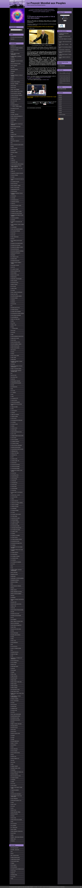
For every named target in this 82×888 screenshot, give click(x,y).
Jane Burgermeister (14, 386)
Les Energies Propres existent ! (16, 514)
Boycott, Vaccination (14, 148)
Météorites (12, 595)
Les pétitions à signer (14, 531)
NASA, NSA (13, 607)
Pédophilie (12, 672)
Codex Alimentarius (14, 191)
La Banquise (13, 412)
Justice (12, 394)
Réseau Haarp (13, 729)
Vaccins (12, 808)
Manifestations (13, 576)
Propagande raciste (14, 708)
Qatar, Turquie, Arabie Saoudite (16, 714)
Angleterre (12, 77)
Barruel (12, 853)
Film (11, 305)
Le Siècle (12, 498)
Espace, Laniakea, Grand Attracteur (16, 292)
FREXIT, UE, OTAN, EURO (15, 319)
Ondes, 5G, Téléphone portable (16, 648)
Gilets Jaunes (13, 330)
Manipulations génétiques (15, 580)
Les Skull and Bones (14, 554)
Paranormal (13, 668)
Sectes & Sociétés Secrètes (15, 752)
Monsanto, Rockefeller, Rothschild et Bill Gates (17, 600)
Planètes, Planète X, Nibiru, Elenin (16, 681)
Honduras (12, 353)
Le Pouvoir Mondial (14, 478)
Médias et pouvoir (14, 589)
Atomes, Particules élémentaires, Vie (16, 116)
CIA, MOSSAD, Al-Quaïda (15, 181)
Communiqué (13, 197)
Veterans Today (13, 817)
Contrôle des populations (15, 217)
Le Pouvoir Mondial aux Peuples (46, 3)
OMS (12, 644)
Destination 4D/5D (14, 258)
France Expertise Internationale (16, 315)
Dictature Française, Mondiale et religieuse (16, 263)
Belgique (12, 132)
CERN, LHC (13, 171)
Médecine (12, 587)
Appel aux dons (13, 87)
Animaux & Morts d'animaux (15, 81)
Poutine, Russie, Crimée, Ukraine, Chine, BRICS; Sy (17, 694)
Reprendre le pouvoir (14, 727)
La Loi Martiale (13, 422)
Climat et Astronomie (14, 183)
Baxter (12, 130)
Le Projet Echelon (14, 486)
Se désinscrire (65, 18)
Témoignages (13, 779)
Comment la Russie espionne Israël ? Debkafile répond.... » (44, 11)
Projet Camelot (13, 870)
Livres (12, 567)
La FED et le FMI (13, 418)
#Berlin (28, 76)
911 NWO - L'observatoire (15, 849)
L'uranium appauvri (14, 410)
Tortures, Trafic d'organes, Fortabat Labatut (16, 787)
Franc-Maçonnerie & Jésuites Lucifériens (17, 313)
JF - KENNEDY (13, 392)
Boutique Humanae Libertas (15, 857)
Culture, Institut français (14, 236)
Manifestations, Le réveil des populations (17, 578)
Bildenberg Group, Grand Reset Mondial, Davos (17, 136)
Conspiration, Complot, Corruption (16, 211)
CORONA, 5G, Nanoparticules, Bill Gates (16, 222)
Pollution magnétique (14, 685)
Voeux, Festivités (13, 829)
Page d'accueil (41, 10)
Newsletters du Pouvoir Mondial (16, 615)
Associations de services (15, 108)
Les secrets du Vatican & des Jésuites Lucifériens (17, 550)
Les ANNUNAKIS (13, 508)
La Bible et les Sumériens (15, 414)
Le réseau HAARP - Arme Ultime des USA (16, 492)
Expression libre (13, 303)
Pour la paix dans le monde (15, 689)
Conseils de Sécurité (14, 207)
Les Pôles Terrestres (14, 537)
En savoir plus (62, 886)
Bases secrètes (13, 128)
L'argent (12, 396)
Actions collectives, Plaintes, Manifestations (15, 54)
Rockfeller (12, 739)
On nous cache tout (14, 646)
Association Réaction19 (14, 104)
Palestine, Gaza (13, 664)
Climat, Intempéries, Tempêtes (15, 185)
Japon (12, 388)
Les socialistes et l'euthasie (15, 556)
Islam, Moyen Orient (14, 377)
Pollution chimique (14, 683)
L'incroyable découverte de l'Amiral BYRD (16, 404)
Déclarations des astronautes (15, 245)
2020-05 (60, 108)
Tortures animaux (14, 785)
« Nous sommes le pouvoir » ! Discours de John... (65, 55)
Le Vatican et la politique (14, 504)
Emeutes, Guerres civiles (15, 274)
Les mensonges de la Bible (15, 525)
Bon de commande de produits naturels (17, 144)
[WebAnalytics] (60, 123)
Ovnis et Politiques (14, 662)
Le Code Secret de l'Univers (15, 464)
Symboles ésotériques (14, 773)
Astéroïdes (12, 112)
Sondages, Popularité (14, 766)
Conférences (13, 203)
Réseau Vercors (13, 731)
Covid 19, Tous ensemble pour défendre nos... (65, 47)
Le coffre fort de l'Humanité (15, 466)
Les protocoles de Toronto (15, 541)
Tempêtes (12, 781)
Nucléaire (12, 636)
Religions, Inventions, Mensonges (16, 723)
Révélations (13, 735)
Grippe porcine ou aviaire (15, 338)
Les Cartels (13, 512)
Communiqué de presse (15, 199)
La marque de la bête (14, 424)
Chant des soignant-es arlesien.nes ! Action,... (65, 57)
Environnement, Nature (14, 282)
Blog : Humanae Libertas (15, 855)
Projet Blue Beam (13, 706)
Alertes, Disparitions (14, 65)
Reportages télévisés (14, 725)
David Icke (12, 238)
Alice (12, 851)
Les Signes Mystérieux (14, 552)
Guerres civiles (13, 340)
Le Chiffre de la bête (14, 458)
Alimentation (13, 71)
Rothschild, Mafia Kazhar (15, 741)
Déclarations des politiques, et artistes (17, 247)
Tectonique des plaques (14, 777)
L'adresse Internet (62, 65)
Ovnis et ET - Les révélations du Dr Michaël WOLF (16, 658)
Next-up (12, 617)
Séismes (12, 754)
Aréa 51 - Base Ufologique (15, 89)
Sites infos (12, 760)
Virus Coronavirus (14, 823)
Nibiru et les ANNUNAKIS (15, 623)
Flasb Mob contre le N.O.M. (15, 307)
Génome (12, 326)
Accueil (12, 51)
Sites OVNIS (13, 762)
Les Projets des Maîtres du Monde (16, 539)
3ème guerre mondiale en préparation (17, 47)
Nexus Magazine (13, 619)
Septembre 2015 (13, 756)
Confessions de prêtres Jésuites (16, 205)
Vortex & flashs (13, 833)
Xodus (12, 878)
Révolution (12, 737)
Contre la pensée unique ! (15, 861)
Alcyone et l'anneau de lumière (15, 63)
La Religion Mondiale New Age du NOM (17, 435)
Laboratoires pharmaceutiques (16, 447)
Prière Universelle (14, 704)
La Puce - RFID (13, 433)
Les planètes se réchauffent (15, 535)
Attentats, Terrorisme (14, 118)
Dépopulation (13, 254)
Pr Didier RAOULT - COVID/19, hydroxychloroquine (16, 696)
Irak (11, 373)
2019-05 (60, 112)
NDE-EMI (12, 611)
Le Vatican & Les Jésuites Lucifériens (17, 502)
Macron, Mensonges (14, 572)
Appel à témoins (13, 85)
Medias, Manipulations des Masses (16, 591)
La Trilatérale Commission (15, 441)
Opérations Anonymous (14, 652)
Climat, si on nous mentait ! (15, 187)
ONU (12, 650)
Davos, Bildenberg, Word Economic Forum (16, 241)
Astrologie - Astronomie (14, 114)
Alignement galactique (14, 69)
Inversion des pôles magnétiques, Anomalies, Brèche (16, 371)
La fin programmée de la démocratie (16, 420)
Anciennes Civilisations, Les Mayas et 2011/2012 (17, 75)
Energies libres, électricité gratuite (16, 278)
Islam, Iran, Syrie (13, 375)
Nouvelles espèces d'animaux (15, 634)
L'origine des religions (14, 406)
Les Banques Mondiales (15, 510)
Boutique (12, 146)
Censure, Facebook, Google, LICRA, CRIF (17, 169)
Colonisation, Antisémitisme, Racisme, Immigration (17, 193)
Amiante (12, 73)
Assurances (13, 110)
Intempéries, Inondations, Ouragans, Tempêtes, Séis (16, 362)
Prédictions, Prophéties (14, 698)
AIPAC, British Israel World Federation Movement (17, 61)
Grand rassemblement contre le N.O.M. (17, 336)
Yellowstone (13, 840)
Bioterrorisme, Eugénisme (15, 140)
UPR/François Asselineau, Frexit (16, 800)
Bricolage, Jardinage (14, 152)
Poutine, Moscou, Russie (15, 691)
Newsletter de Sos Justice (15, 613)
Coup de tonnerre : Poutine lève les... (65, 49)
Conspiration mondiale (14, 209)
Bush (12, 154)
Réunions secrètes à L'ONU (15, 733)
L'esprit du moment (14, 400)
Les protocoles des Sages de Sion (16, 543)
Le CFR (12, 456)
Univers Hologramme (14, 798)
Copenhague (13, 219)
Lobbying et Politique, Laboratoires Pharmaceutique (16, 570)
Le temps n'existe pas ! (14, 500)
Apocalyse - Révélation (14, 83)
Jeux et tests (13, 390)
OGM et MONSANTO (14, 642)
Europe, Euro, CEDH (14, 294)
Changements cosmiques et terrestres (17, 173)
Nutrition (12, 638)
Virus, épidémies (13, 825)
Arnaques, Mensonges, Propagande (16, 95)
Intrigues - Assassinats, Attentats (16, 368)
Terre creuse (13, 783)
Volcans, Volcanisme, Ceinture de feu (17, 831)
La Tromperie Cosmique (15, 443)
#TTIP (28, 77)
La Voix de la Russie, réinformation (16, 445)
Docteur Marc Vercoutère (15, 265)
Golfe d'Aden (13, 332)
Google (12, 334)
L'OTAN (12, 408)
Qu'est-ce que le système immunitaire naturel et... (65, 52)
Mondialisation (13, 597)
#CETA (34, 77)
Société (12, 764)
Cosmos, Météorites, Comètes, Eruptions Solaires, (17, 225)
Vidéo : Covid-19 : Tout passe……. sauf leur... (65, 45)
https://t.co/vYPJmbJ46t (45, 77)
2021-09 (60, 97)
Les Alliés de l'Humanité (14, 506)
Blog (11, 142)
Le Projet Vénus (13, 490)
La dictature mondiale (14, 416)
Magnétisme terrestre (14, 574)
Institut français (13, 359)
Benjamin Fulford (13, 134)
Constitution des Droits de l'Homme (16, 213)
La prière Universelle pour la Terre (16, 431)
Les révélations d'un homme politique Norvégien (16, 547)
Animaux (12, 79)
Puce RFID (13, 712)
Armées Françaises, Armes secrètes (17, 91)
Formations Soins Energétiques (16, 311)
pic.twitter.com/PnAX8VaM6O (33, 78)
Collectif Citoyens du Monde (15, 859)
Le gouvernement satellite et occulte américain (16, 471)
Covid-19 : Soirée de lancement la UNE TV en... (65, 42)
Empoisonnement (13, 276)
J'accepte (12, 384)
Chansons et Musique (14, 175)
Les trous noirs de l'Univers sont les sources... (64, 36)
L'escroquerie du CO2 (14, 398)
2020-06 (60, 106)
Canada (12, 158)
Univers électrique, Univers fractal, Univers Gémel (16, 796)
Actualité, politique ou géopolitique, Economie (16, 56)
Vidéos (12, 821)
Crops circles (13, 234)
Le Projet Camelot (14, 484)
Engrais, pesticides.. (14, 280)
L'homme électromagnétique (15, 402)
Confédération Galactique (15, 201)
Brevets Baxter (13, 150)
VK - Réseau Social (14, 827)
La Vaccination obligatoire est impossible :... (65, 39)
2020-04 (60, 110)
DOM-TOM (13, 267)
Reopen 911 (13, 872)
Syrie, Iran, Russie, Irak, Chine (16, 775)
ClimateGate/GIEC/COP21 (15, 189)
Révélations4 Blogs (14, 874)
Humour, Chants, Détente (15, 355)
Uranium (12, 802)
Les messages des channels (15, 529)
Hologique (12, 863)
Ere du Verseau (13, 286)
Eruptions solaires (14, 288)
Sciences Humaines (14, 750)
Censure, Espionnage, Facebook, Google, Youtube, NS (16, 166)
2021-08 (60, 99)
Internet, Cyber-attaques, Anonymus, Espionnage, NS (17, 366)
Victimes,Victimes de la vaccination (16, 819)
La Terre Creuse (13, 437)
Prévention (12, 702)
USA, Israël (13, 806)
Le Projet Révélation (14, 488)
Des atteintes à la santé (14, 256)
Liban (12, 565)
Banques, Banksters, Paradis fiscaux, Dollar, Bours (17, 124)
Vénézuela (12, 815)
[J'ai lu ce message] (80, 886)
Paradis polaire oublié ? (14, 666)
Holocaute (12, 351)
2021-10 (60, 95)
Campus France (13, 156)
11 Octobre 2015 (45, 79)
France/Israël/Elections (14, 317)
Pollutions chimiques (14, 687)
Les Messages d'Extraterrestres (16, 527)
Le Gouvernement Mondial (15, 468)
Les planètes (13, 533)
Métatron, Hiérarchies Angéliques (16, 593)
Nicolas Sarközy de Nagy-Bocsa (16, 625)
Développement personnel (15, 260)
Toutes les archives (62, 114)
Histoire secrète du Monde (15, 347)
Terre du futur (13, 876)
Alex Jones (13, 67)
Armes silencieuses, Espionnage (16, 93)
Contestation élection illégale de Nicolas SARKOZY (17, 215)
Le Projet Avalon (13, 480)
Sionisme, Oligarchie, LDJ (15, 758)
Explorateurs (13, 301)
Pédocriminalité (13, 670)
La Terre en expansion (14, 439)
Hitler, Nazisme (13, 349)
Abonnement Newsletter (15, 49)
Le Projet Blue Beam (14, 482)
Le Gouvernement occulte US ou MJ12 (17, 449)
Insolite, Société (13, 357)
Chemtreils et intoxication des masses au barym (17, 179)
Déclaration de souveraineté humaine (17, 243)
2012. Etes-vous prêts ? (15, 847)
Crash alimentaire (14, 227)
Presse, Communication (15, 700)
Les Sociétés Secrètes (14, 558)
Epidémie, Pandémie (14, 284)
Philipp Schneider (13, 679)
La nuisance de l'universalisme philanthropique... (64, 34)
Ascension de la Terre (14, 97)
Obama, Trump (13, 640)
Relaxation (12, 721)
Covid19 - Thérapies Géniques (17, 106)
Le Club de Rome (13, 462)
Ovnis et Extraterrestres (15, 660)
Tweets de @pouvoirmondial (61, 88)
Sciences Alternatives (14, 748)
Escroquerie (13, 290)
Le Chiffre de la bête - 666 (15, 460)
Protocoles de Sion (14, 710)
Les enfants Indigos (14, 516)
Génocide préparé (15, 328)
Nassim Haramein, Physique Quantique (17, 609)
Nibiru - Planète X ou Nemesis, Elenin (17, 621)
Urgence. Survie (13, 804)
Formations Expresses (14, 309)
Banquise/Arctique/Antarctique (15, 126)
